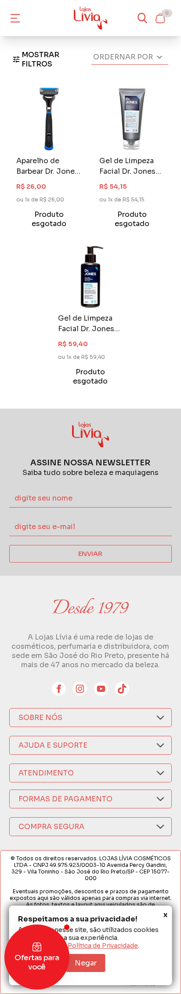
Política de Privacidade (103, 946)
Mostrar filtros (40, 59)
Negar (86, 963)
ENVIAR (90, 554)
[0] (160, 18)
